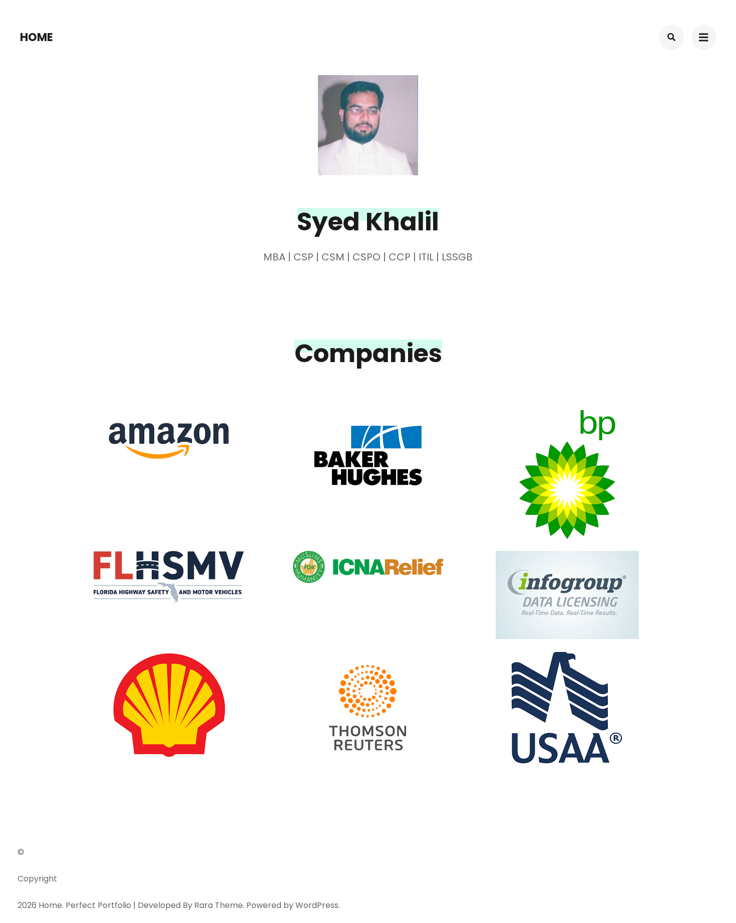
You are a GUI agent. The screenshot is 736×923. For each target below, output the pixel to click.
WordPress (316, 905)
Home (36, 37)
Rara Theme (218, 905)
